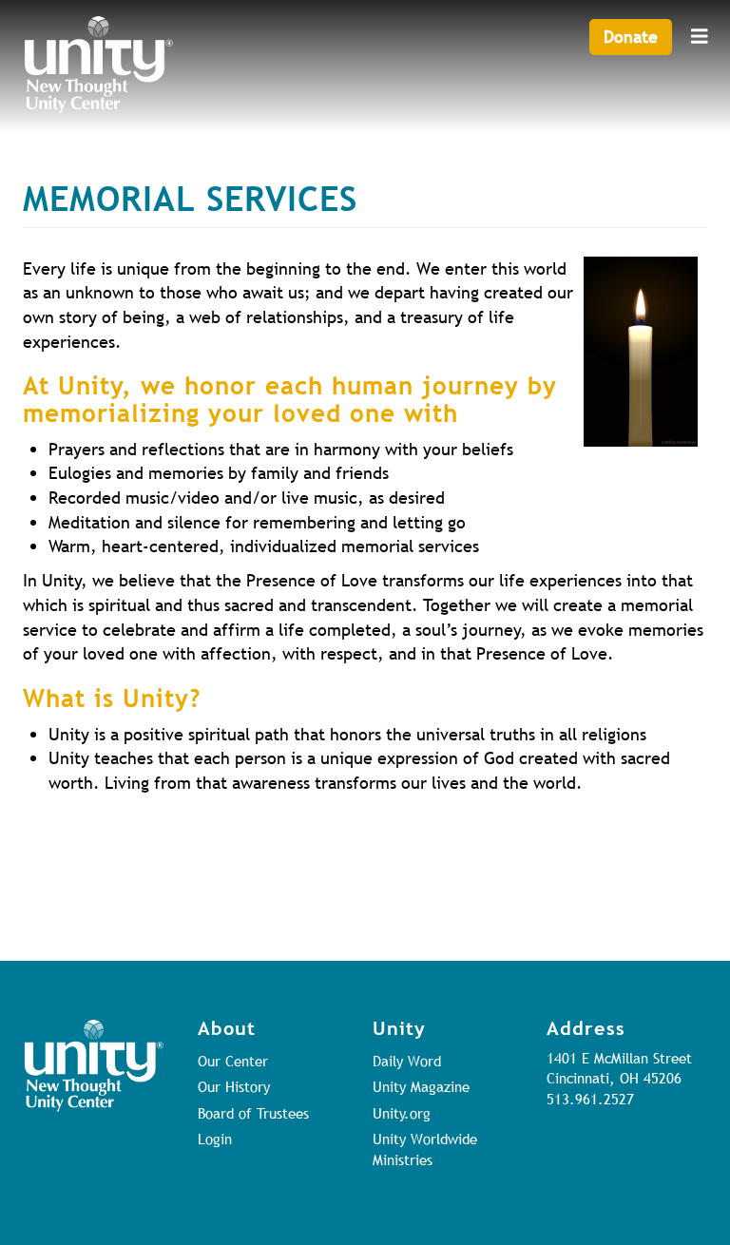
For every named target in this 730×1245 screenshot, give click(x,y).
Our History (234, 1086)
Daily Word (407, 1060)
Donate (631, 37)
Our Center (233, 1060)
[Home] (99, 65)
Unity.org (402, 1112)
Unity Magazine (421, 1086)
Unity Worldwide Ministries (425, 1148)
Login (215, 1138)
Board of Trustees (253, 1112)
